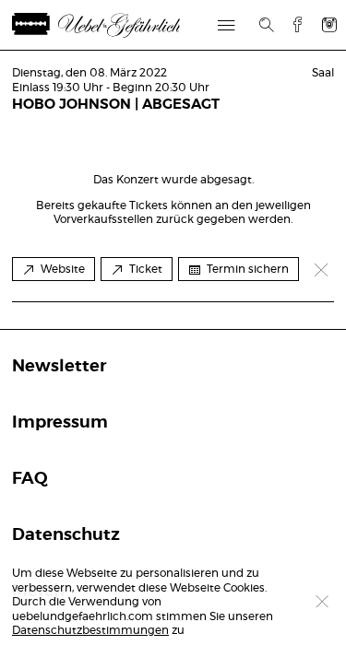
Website (63, 269)
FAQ (30, 479)
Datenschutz (66, 535)
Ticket (145, 269)
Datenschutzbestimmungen (90, 630)
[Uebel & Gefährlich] (118, 25)
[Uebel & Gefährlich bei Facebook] (290, 24)
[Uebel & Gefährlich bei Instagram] (329, 24)
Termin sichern (248, 269)
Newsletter (59, 366)
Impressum (60, 423)
